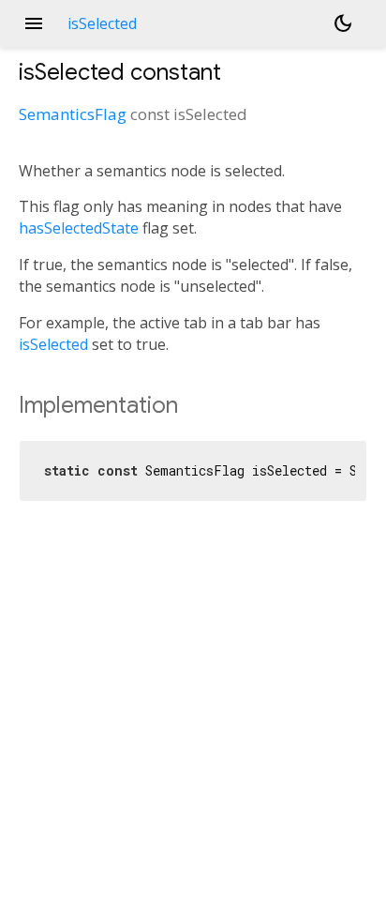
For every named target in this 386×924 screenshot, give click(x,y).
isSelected (53, 344)
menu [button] (33, 23)
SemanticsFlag (72, 114)
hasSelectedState (79, 228)
